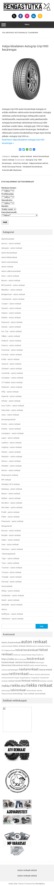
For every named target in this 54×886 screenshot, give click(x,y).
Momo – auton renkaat (10, 470)
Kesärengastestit (8, 419)
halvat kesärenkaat (27, 649)
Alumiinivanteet (7, 239)
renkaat (4, 681)
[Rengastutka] (27, 10)
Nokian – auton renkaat (11, 498)
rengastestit (44, 678)
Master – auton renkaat (11, 452)
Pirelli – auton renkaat (10, 512)
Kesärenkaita (28, 662)
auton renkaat (34, 641)
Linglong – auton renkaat (11, 447)
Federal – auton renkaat (11, 341)
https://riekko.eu (9, 659)
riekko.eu (17, 686)
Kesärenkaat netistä (11, 662)
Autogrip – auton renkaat (11, 248)
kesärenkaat (35, 658)
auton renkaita (38, 646)
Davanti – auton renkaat (11, 308)
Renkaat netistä (30, 680)
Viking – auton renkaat (10, 591)
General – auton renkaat (11, 364)
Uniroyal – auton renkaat (11, 582)
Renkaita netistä (46, 681)
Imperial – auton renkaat (11, 396)
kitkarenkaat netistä (20, 665)
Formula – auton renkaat (11, 354)
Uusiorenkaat (6, 586)
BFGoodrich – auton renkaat (13, 285)
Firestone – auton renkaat (12, 350)
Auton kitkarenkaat (9, 257)
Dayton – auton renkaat (11, 313)
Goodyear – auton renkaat (12, 378)
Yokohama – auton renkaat (12, 619)
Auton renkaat (8, 160)
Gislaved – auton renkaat (11, 368)
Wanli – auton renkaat (10, 600)
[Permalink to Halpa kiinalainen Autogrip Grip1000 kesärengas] (27, 103)
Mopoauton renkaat (9, 475)
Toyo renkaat (28, 694)
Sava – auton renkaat (10, 544)
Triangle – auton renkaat (11, 577)
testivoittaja (18, 694)
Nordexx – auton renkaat (11, 503)
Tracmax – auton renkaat (11, 568)
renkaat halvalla (14, 681)
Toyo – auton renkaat (10, 563)
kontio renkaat (35, 665)
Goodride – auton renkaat (12, 373)
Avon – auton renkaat (10, 276)
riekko (5, 685)
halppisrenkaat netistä (38, 163)
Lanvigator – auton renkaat (12, 433)
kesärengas (22, 659)
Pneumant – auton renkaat (12, 521)
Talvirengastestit (8, 554)
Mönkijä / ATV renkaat (10, 484)
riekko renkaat (39, 685)
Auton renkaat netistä (22, 646)
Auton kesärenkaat (41, 156)
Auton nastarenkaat (9, 262)
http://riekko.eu (37, 655)
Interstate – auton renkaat (12, 410)
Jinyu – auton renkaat (10, 415)
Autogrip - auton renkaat (21, 156)
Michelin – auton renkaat (11, 466)
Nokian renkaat (34, 674)
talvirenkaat (18, 690)
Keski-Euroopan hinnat (11, 167)
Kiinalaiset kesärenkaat (32, 167)
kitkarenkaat (6, 665)
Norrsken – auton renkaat (11, 507)
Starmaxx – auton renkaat (12, 549)
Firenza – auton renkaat (11, 345)
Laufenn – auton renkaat (11, 443)
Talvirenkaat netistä (34, 690)
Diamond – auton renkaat (11, 322)
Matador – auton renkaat (11, 456)
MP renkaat (6, 480)
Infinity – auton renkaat (10, 401)
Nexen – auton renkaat (10, 493)
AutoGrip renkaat (20, 163)
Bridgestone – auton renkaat (13, 294)
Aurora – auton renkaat (11, 243)
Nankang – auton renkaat (11, 489)
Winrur (4, 609)
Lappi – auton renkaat (10, 438)
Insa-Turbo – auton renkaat (12, 406)
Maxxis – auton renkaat (11, 461)
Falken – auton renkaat (10, 336)
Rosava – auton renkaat (11, 531)
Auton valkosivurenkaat (11, 271)
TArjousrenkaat (6, 694)
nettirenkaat (19, 674)
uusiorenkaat (40, 694)
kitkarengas (39, 662)
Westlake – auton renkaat (11, 605)
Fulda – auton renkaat (10, 359)
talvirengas (5, 690)
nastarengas (12, 670)
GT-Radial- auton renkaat (12, 382)
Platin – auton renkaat (10, 517)
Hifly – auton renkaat (10, 392)
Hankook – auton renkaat (11, 387)
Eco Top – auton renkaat (11, 331)
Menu (27, 24)
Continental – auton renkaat (12, 299)
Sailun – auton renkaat (10, 540)
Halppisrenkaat (9, 650)
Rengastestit (6, 526)
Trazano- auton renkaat (11, 572)
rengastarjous (25, 678)
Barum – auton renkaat (10, 280)
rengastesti (35, 678)
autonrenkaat (7, 646)
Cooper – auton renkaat (11, 304)
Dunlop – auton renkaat (11, 327)
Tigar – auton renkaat (10, 558)
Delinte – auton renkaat (11, 317)
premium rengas (13, 678)
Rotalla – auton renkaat (11, 535)
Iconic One (13, 884)
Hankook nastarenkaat (22, 655)
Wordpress (40, 884)
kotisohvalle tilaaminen (12, 170)
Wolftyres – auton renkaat (12, 614)
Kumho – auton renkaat (11, 429)
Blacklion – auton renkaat (11, 290)
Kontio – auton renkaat (10, 424)
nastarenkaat (29, 669)
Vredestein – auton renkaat (12, 595)
